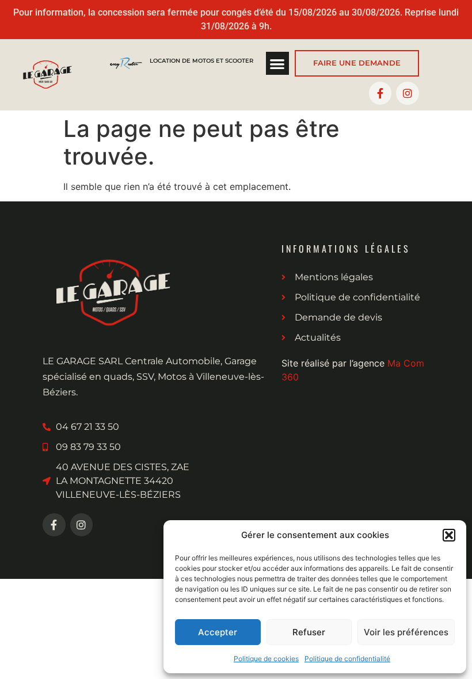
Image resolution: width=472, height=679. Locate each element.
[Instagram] (407, 93)
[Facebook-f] (380, 93)
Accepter (217, 632)
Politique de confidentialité (347, 658)
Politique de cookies (266, 658)
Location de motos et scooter (201, 60)
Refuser (308, 632)
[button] (449, 535)
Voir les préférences (406, 632)
